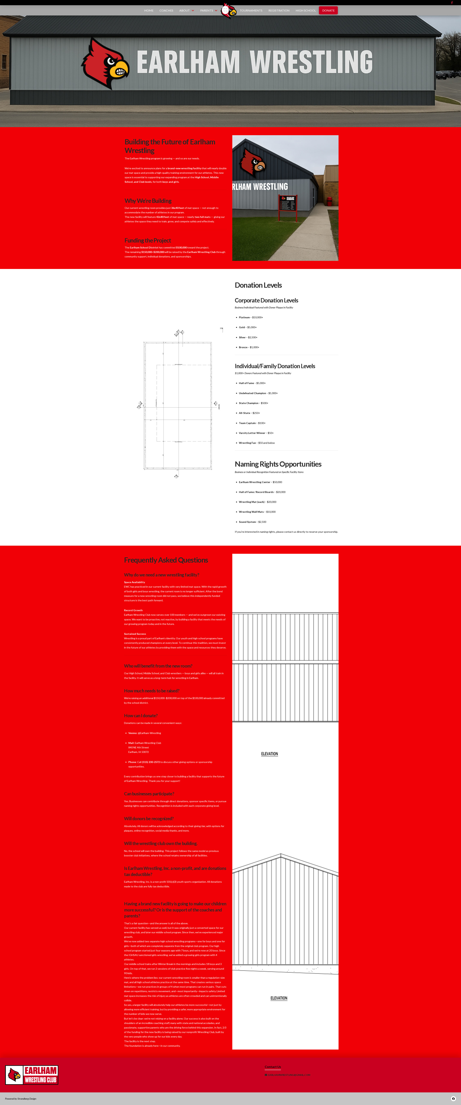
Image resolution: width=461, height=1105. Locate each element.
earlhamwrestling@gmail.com (289, 1074)
